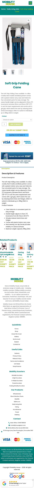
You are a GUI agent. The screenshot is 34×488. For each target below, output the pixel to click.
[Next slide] (31, 257)
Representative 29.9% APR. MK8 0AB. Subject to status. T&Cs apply (17, 162)
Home (3, 9)
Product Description (8, 177)
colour (4, 116)
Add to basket (15, 124)
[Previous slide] (3, 257)
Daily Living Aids (13, 9)
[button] (30, 3)
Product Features (7, 205)
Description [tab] (6, 168)
